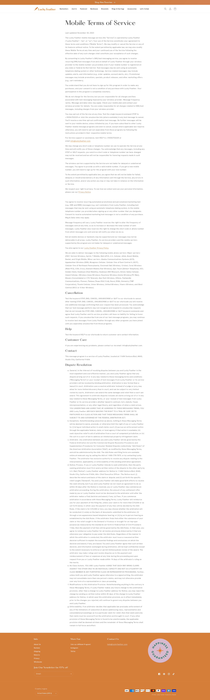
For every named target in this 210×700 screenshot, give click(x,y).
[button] (83, 9)
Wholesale (38, 662)
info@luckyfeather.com (80, 141)
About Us (37, 644)
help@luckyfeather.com (117, 644)
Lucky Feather (161, 694)
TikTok (73, 651)
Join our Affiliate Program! (81, 644)
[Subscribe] (70, 673)
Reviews (37, 648)
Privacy (36, 658)
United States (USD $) (44, 693)
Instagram (74, 648)
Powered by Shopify (170, 694)
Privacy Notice (84, 192)
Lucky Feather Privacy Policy (96, 248)
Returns (37, 655)
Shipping (37, 651)
